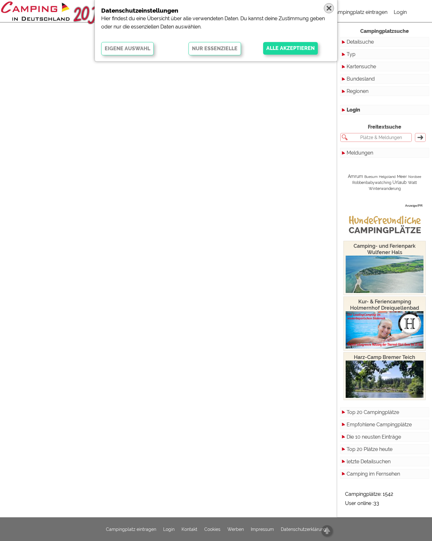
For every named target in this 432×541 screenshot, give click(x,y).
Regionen (357, 91)
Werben (235, 529)
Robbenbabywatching (371, 182)
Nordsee (414, 177)
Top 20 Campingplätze (373, 412)
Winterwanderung (385, 188)
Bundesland (361, 79)
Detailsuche (360, 42)
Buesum (371, 177)
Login (400, 12)
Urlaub (399, 182)
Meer (402, 176)
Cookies (212, 529)
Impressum (262, 529)
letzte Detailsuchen (369, 462)
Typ (351, 54)
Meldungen (360, 153)
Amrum (355, 176)
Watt (412, 182)
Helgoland (387, 177)
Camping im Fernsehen (373, 474)
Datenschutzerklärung (303, 529)
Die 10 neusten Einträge (374, 437)
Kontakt (189, 529)
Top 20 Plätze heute (369, 449)
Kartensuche (361, 67)
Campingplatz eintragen (359, 12)
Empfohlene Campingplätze (379, 425)
